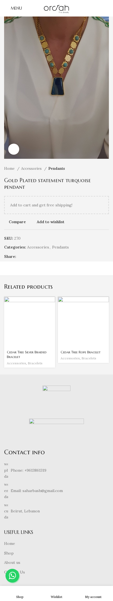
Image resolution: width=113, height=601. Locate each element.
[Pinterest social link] (33, 256)
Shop (9, 553)
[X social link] (27, 256)
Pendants (56, 168)
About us (12, 562)
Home (10, 168)
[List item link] (56, 470)
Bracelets (35, 363)
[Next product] (106, 168)
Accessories (32, 168)
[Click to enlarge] (13, 149)
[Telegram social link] (46, 256)
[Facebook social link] (21, 256)
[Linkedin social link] (39, 256)
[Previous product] (95, 168)
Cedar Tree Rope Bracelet (81, 352)
